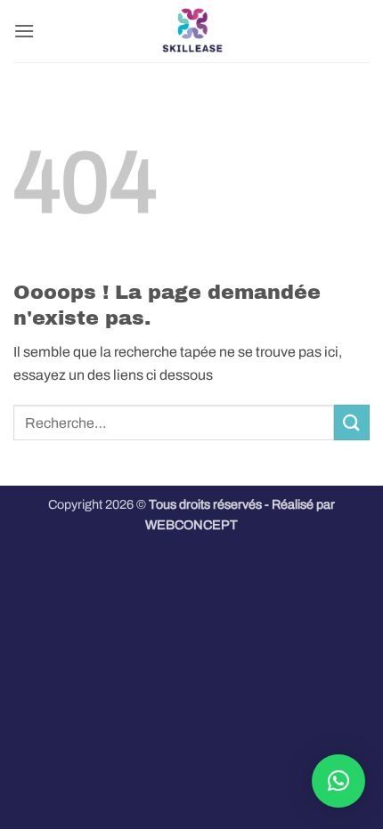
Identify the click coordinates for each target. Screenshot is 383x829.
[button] (24, 30)
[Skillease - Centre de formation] (191, 31)
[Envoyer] (352, 422)
